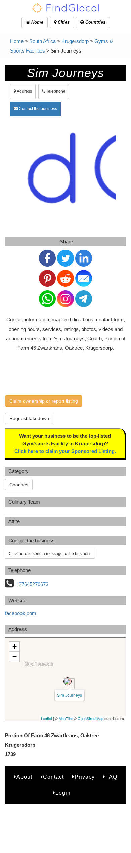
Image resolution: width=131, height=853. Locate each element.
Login (63, 793)
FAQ (111, 777)
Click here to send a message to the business (50, 553)
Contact (53, 777)
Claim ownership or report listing (43, 401)
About (24, 777)
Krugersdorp (75, 41)
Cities (63, 22)
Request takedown (29, 418)
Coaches (18, 484)
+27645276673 (32, 584)
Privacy (85, 777)
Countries (94, 22)
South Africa (42, 41)
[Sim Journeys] (67, 681)
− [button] (14, 656)
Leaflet (46, 718)
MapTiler (66, 718)
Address (24, 91)
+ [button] (14, 646)
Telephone (55, 91)
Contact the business (37, 108)
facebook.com (20, 613)
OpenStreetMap (90, 718)
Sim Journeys (69, 695)
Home (36, 22)
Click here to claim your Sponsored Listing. (65, 451)
